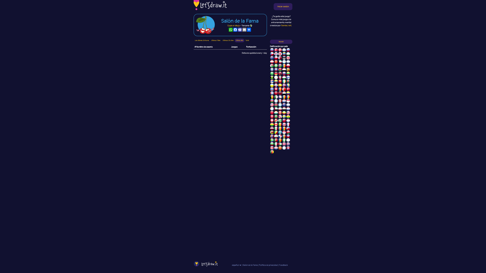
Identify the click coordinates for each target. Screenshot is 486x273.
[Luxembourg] (288, 121)
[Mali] (280, 124)
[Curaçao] (284, 128)
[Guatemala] (276, 101)
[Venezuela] (284, 54)
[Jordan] (280, 144)
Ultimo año (239, 40)
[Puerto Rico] (284, 124)
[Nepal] (280, 117)
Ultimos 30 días (228, 40)
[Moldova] (284, 136)
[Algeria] (276, 97)
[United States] (272, 105)
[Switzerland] (272, 121)
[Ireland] (284, 81)
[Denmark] (280, 50)
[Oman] (288, 132)
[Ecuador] (276, 81)
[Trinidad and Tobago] (280, 74)
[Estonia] (284, 58)
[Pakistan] (280, 121)
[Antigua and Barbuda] (280, 77)
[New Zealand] (284, 105)
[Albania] (280, 93)
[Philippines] (288, 128)
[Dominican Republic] (276, 85)
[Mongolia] (272, 136)
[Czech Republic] (272, 54)
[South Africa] (272, 140)
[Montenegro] (280, 113)
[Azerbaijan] (272, 101)
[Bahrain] (284, 89)
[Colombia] (288, 93)
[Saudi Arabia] (272, 74)
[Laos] (276, 70)
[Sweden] (284, 117)
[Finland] (288, 77)
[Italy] (276, 144)
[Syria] (284, 93)
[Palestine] (280, 89)
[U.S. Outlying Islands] (280, 140)
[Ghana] (288, 117)
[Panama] (280, 136)
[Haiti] (288, 136)
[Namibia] (280, 66)
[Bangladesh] (288, 81)
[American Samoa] (280, 97)
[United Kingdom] (284, 144)
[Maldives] (276, 117)
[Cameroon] (272, 152)
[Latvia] (272, 128)
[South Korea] (276, 54)
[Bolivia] (272, 124)
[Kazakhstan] (280, 105)
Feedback (283, 265)
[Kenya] (276, 105)
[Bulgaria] (272, 144)
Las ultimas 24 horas (202, 40)
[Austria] (272, 62)
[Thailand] (272, 89)
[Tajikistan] (284, 66)
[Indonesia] (284, 132)
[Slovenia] (288, 50)
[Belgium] (272, 97)
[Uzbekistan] (288, 54)
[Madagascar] (272, 66)
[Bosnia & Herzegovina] (288, 85)
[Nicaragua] (288, 62)
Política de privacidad (268, 265)
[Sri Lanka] (288, 70)
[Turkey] (288, 89)
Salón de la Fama (250, 265)
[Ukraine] (272, 85)
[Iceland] (288, 144)
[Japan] (280, 54)
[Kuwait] (280, 62)
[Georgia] (288, 58)
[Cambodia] (288, 148)
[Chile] (276, 58)
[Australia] (272, 58)
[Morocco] (276, 93)
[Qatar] (280, 58)
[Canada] (276, 124)
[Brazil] (276, 66)
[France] (288, 124)
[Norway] (284, 85)
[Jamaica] (272, 77)
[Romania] (280, 128)
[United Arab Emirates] (276, 109)
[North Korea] (276, 50)
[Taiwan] (284, 121)
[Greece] (284, 148)
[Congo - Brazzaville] (276, 132)
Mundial (281, 42)
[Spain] (280, 85)
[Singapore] (288, 101)
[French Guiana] (288, 97)
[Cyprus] (276, 77)
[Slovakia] (284, 74)
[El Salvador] (284, 50)
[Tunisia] (276, 89)
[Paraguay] (284, 101)
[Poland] (288, 66)
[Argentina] (284, 62)
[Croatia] (276, 148)
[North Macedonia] (280, 148)
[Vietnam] (276, 62)
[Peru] (280, 101)
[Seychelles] (276, 121)
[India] (276, 113)
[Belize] (272, 70)
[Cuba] (272, 93)
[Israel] (288, 140)
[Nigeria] (284, 140)
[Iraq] (284, 109)
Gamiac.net (286, 25)
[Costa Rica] (272, 148)
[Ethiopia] (284, 113)
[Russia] (272, 50)
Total (247, 40)
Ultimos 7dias (215, 40)
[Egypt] (284, 70)
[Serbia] (272, 81)
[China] (272, 113)
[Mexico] (276, 128)
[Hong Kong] (272, 117)
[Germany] (276, 74)
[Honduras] (288, 105)
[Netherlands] (288, 109)
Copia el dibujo (233, 25)
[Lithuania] (288, 74)
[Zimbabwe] (272, 132)
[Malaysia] (288, 113)
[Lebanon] (276, 136)
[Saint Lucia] (280, 132)
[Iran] (280, 109)
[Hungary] (284, 77)
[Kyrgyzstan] (280, 81)
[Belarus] (280, 70)
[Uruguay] (272, 109)
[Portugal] (276, 140)
